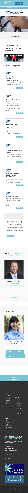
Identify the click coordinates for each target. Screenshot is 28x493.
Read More (19, 112)
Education (20, 34)
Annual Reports (20, 390)
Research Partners (8, 401)
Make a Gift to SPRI (20, 400)
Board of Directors (8, 392)
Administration (9, 390)
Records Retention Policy (19, 413)
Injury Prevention (8, 425)
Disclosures (8, 403)
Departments (14, 34)
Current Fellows (15, 352)
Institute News (20, 394)
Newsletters (19, 392)
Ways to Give (19, 403)
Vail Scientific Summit (9, 428)
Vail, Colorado (18, 7)
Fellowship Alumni (15, 356)
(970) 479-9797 (9, 442)
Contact (10, 7)
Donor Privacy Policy (19, 406)
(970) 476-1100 (9, 446)
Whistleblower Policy (20, 409)
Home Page (8, 34)
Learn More (19, 3)
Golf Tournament (8, 421)
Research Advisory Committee (8, 397)
